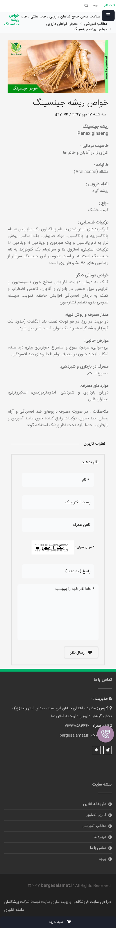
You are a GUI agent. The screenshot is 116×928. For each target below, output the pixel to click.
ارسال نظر (78, 652)
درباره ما (100, 837)
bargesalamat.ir (74, 735)
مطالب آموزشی (94, 826)
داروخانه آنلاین (94, 804)
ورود (102, 859)
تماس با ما (98, 848)
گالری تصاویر (96, 815)
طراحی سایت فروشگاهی (91, 902)
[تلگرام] (107, 750)
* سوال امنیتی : (84, 547)
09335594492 (76, 726)
